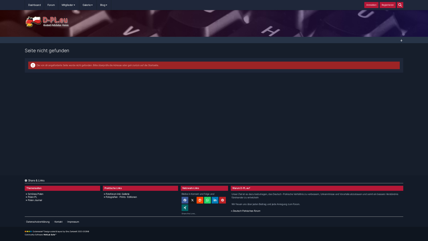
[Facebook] (185, 200)
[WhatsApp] (207, 200)
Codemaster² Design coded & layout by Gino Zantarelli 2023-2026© (61, 231)
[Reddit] (200, 200)
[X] (192, 200)
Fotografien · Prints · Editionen (121, 196)
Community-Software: (40, 234)
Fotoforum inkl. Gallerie (117, 193)
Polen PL (32, 196)
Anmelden (371, 5)
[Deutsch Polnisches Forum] (214, 22)
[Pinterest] (222, 200)
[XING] (185, 207)
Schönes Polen (35, 193)
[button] (215, 200)
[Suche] (400, 5)
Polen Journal (35, 200)
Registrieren (388, 5)
